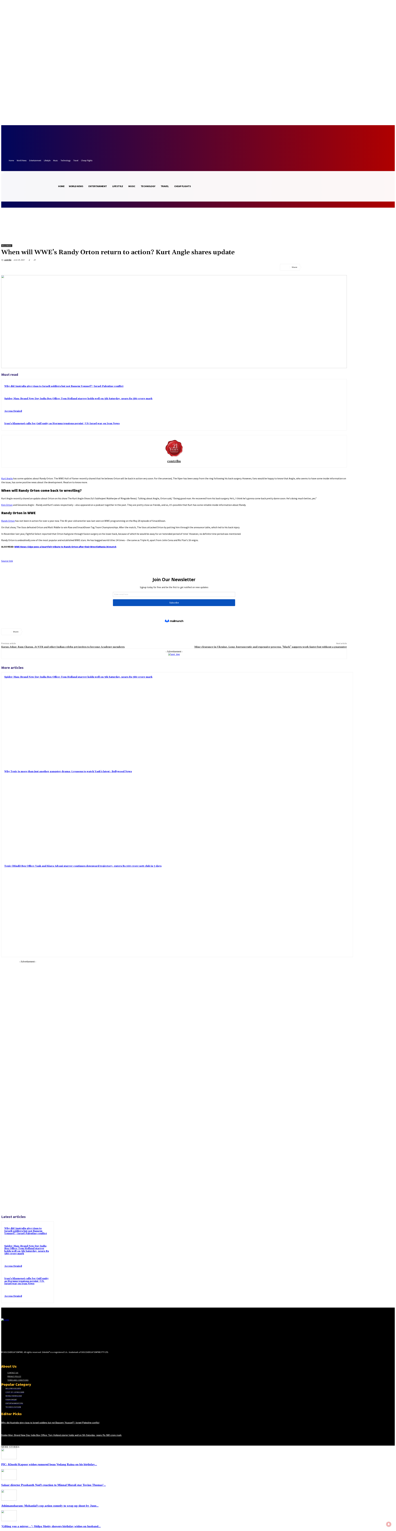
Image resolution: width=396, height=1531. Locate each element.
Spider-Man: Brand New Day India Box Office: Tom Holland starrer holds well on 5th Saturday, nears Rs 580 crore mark (78, 398)
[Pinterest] (330, 267)
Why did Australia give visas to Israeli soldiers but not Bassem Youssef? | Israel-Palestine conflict (63, 386)
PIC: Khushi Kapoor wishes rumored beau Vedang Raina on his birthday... (49, 1464)
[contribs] (174, 447)
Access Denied (13, 411)
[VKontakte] (20, 1358)
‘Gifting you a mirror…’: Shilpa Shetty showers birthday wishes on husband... (51, 1526)
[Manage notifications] (388, 1524)
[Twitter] (319, 267)
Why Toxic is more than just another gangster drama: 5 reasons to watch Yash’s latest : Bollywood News (68, 771)
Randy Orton (8, 520)
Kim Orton (7, 504)
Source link (7, 560)
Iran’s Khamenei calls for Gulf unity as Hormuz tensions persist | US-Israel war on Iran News (62, 423)
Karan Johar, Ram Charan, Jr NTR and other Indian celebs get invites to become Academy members (63, 646)
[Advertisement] (27, 1087)
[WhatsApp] (342, 267)
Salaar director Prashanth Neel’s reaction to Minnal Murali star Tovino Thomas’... (53, 1485)
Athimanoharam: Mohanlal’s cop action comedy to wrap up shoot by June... (50, 1505)
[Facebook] (308, 267)
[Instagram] (9, 1358)
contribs (7, 260)
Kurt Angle (7, 478)
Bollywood (6, 245)
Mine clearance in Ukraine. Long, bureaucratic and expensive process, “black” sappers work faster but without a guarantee (270, 646)
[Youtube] (25, 1358)
